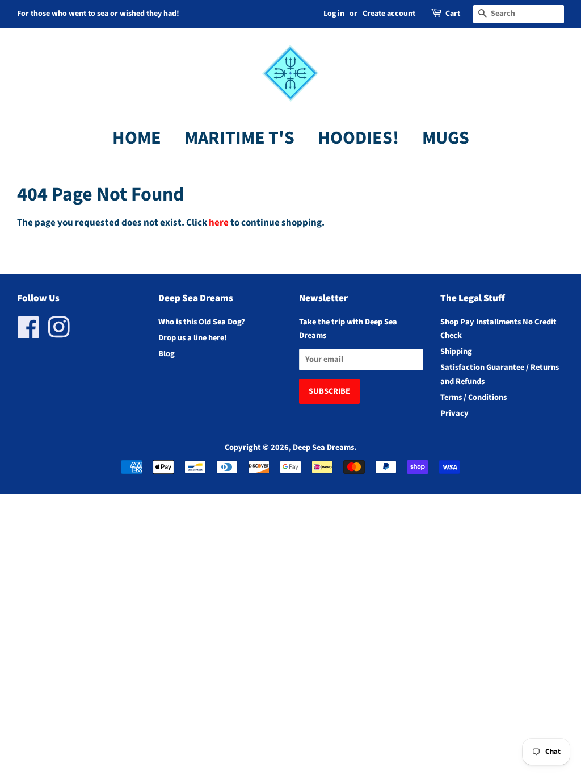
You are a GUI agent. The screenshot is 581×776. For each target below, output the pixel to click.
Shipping (456, 351)
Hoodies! (358, 138)
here (219, 223)
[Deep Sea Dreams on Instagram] (59, 334)
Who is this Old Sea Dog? (201, 322)
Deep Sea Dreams (323, 447)
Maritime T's (239, 138)
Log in (333, 13)
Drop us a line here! (192, 338)
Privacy (454, 413)
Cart (452, 13)
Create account (389, 13)
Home (136, 138)
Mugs (445, 138)
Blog (166, 354)
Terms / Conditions (473, 397)
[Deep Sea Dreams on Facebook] (28, 334)
